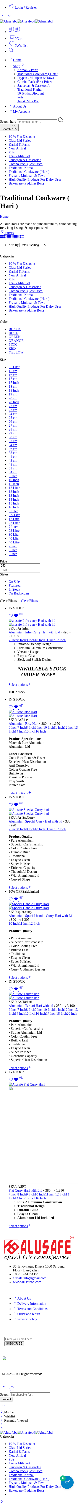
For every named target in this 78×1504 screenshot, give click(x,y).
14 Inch (20, 731)
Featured (15, 585)
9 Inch (30, 640)
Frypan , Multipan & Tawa (35, 78)
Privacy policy (27, 1319)
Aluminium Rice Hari (24, 723)
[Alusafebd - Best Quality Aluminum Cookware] (26, 21)
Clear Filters (29, 601)
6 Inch (13, 727)
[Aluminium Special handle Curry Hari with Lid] (43, 906)
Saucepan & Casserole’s (33, 85)
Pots (20, 97)
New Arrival (17, 148)
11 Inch (50, 640)
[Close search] (4, 1408)
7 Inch (13, 640)
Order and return (28, 1314)
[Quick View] (21, 617)
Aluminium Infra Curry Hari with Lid (35, 632)
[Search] (11, 51)
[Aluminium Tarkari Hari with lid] (43, 996)
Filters (9, 233)
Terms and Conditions (32, 1309)
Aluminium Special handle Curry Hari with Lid (41, 916)
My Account (21, 111)
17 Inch (51, 1013)
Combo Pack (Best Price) (34, 82)
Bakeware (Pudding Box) (26, 183)
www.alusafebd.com (27, 1282)
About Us (19, 106)
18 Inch (61, 1013)
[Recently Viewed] (12, 1390)
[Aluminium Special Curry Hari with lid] (43, 812)
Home (17, 60)
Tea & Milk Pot (28, 101)
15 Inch (30, 731)
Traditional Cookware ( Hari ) (37, 74)
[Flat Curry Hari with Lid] (43, 1134)
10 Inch (40, 640)
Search (6, 129)
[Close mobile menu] (1, 1428)
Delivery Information (31, 1303)
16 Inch (41, 731)
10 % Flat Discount (30, 93)
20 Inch (72, 1013)
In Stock (14, 589)
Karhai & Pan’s (27, 70)
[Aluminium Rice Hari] (43, 714)
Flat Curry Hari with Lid (26, 1190)
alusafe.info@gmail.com (29, 1278)
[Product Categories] (12, 32)
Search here (8, 121)
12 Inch (60, 640)
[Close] (2, 1412)
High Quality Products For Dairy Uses (35, 179)
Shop (16, 66)
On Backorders (19, 593)
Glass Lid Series (20, 140)
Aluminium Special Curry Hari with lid (36, 821)
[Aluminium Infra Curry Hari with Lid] (43, 623)
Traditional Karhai (29, 89)
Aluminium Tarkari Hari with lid (31, 1005)
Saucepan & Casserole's (25, 160)
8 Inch (21, 640)
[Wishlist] (14, 617)
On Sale (14, 581)
